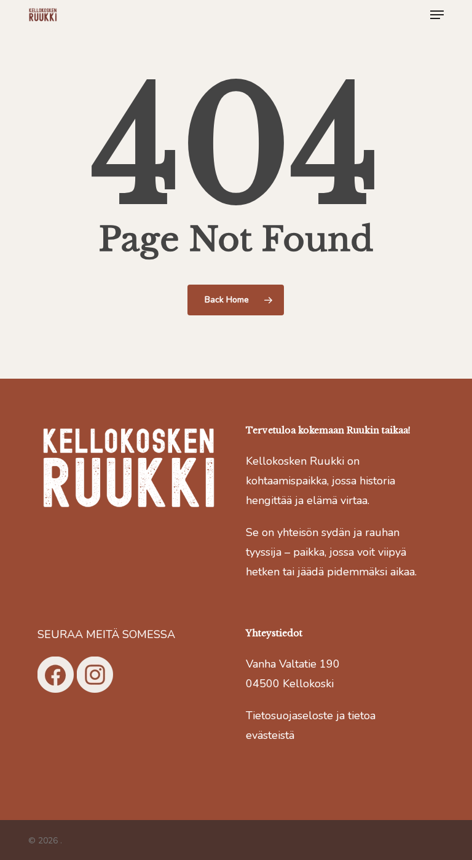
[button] (437, 15)
